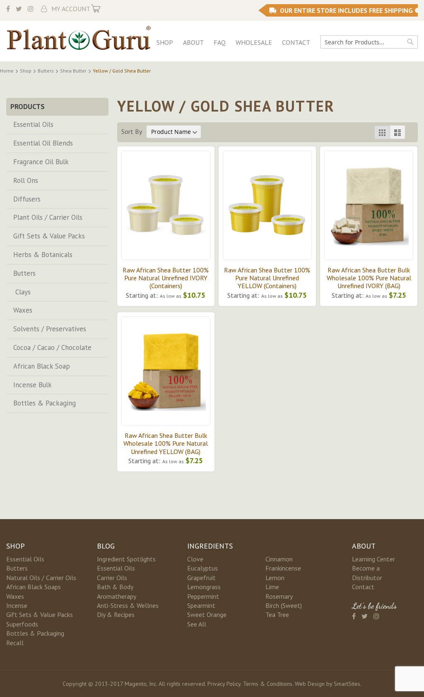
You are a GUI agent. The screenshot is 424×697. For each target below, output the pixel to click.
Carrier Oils (112, 577)
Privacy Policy (224, 683)
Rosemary (279, 596)
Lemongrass (204, 587)
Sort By (131, 131)
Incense (16, 605)
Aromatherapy (116, 596)
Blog (106, 546)
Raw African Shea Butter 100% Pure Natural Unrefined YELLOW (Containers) (267, 278)
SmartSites (347, 683)
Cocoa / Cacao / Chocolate (52, 347)
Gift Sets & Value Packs (49, 235)
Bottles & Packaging (44, 403)
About (193, 42)
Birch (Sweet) (283, 605)
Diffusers (27, 199)
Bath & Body (115, 587)
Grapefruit (201, 577)
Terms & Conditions (267, 683)
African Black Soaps (33, 587)
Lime (272, 587)
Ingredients (210, 546)
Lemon (274, 577)
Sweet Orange (206, 614)
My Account (70, 9)
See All (196, 624)
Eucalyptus (202, 568)
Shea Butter (74, 71)
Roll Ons (25, 180)
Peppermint (203, 596)
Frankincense (283, 568)
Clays (22, 291)
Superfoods (22, 624)
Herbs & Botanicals (42, 254)
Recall (15, 643)
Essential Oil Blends (43, 143)
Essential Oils (33, 124)
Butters (46, 71)
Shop (165, 42)
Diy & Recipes (116, 614)
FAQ (220, 42)
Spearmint (201, 605)
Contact (296, 42)
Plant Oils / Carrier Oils (47, 217)
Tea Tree (277, 614)
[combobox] (369, 42)
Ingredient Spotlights (126, 559)
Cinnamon (279, 559)
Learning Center (373, 559)
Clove (195, 559)
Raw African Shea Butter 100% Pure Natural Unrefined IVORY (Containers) (166, 278)
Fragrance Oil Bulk (41, 161)
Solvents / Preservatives (49, 328)
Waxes (22, 310)
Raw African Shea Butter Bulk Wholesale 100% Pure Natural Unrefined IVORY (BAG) (369, 278)
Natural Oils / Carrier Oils (41, 577)
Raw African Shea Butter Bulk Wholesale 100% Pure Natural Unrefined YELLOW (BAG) (165, 443)
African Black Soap (41, 366)
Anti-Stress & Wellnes (128, 605)
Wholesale (254, 42)
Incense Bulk (32, 384)
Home (7, 71)
